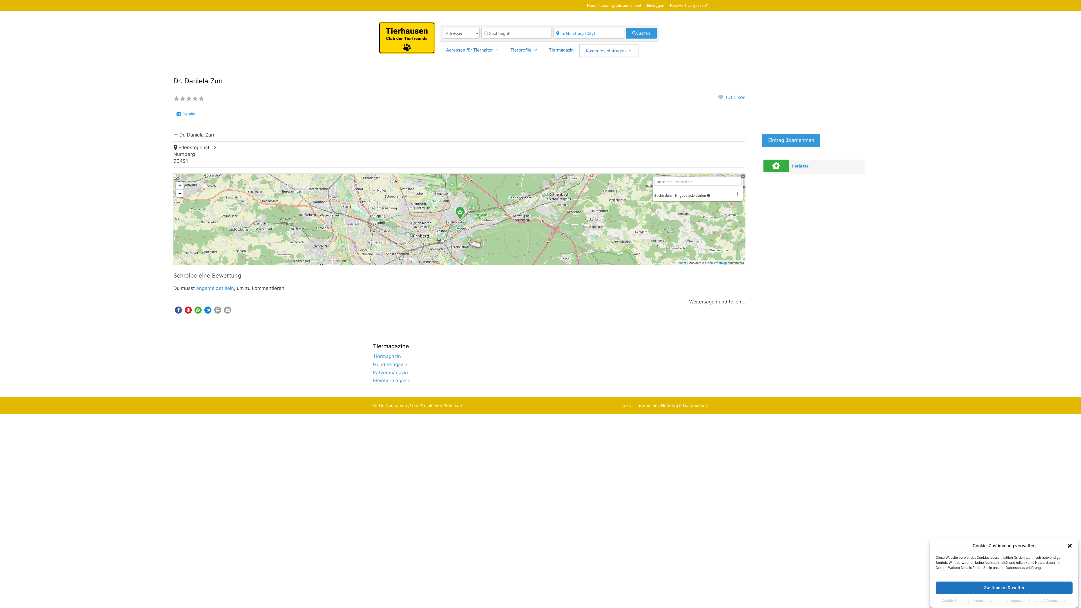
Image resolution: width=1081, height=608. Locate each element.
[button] (1070, 546)
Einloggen (655, 5)
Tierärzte (799, 166)
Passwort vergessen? (689, 5)
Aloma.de (452, 405)
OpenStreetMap (716, 262)
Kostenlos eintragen (606, 50)
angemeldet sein (215, 288)
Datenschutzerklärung (990, 600)
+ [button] (180, 186)
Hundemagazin (390, 364)
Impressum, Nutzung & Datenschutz (1038, 600)
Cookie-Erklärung (956, 600)
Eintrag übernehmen (791, 140)
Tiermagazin (561, 50)
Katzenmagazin (390, 372)
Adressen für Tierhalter (469, 50)
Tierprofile (520, 50)
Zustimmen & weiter (1004, 588)
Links (625, 405)
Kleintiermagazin (391, 380)
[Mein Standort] (708, 195)
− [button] (180, 193)
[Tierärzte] (776, 166)
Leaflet (681, 262)
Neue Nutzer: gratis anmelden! (614, 5)
